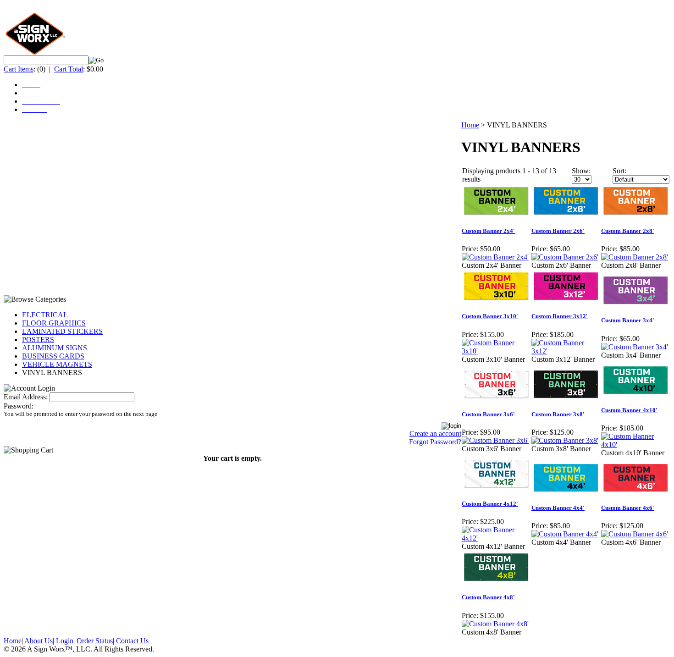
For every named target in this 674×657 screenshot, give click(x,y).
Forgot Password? (435, 442)
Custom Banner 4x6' (627, 507)
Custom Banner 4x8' (488, 597)
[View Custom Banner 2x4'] (495, 257)
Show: (581, 171)
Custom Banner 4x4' (558, 507)
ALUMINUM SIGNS (54, 348)
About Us (38, 641)
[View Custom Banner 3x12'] (565, 351)
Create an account (435, 433)
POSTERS (38, 339)
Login (64, 641)
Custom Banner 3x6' (488, 414)
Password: (18, 406)
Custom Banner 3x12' (559, 316)
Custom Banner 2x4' (488, 230)
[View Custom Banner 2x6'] (564, 257)
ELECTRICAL (45, 315)
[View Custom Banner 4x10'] (635, 444)
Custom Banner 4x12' (490, 503)
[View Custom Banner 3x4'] (634, 347)
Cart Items (18, 69)
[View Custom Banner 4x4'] (564, 534)
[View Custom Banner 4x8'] (495, 624)
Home (470, 125)
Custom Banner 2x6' (558, 230)
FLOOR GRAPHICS (54, 323)
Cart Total (68, 69)
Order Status (95, 641)
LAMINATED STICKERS (62, 331)
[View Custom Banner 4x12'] (496, 538)
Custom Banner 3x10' (490, 316)
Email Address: (26, 397)
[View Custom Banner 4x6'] (634, 534)
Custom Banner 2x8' (627, 230)
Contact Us (132, 641)
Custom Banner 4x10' (629, 410)
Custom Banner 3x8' (558, 414)
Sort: (619, 171)
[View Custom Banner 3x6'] (495, 440)
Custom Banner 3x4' (627, 320)
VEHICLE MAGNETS (57, 364)
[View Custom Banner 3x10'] (496, 351)
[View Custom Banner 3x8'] (564, 440)
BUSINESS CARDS (53, 356)
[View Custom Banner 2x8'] (634, 257)
